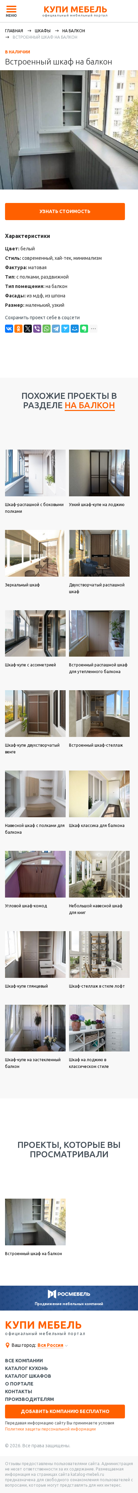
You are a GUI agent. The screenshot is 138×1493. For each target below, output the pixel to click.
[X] (28, 329)
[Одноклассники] (18, 329)
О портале (19, 1383)
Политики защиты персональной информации (50, 1429)
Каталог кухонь (26, 1368)
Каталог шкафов (28, 1376)
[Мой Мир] (75, 329)
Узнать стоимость (65, 211)
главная (14, 31)
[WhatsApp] (47, 329)
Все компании (24, 1360)
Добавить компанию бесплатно (65, 1411)
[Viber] (37, 329)
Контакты (18, 1391)
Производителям (29, 1399)
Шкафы (43, 31)
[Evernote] (84, 329)
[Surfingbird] (65, 329)
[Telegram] (56, 329)
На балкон (73, 31)
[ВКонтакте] (9, 329)
